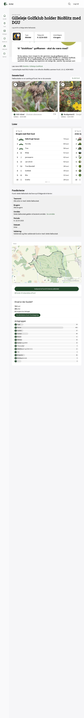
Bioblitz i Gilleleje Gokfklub (33, 66)
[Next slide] (79, 156)
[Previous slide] (16, 156)
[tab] (46, 182)
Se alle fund (76, 78)
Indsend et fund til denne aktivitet (46, 289)
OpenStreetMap (67, 281)
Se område (51, 214)
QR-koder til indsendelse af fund (25, 293)
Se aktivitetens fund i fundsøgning (27, 315)
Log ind (76, 4)
